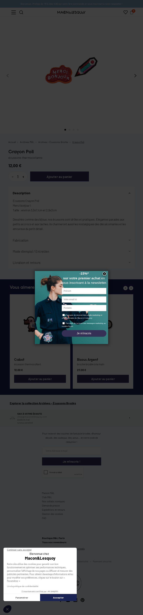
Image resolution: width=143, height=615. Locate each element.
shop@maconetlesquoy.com (32, 416)
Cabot (19, 360)
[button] (13, 12)
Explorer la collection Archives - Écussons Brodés (43, 403)
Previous (125, 288)
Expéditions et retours (53, 509)
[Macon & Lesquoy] (71, 12)
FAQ (44, 518)
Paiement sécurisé (102, 561)
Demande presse (51, 505)
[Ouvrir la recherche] (21, 12)
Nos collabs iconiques (53, 501)
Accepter (58, 597)
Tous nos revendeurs (54, 542)
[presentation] (8, 76)
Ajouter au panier (59, 177)
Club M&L (47, 497)
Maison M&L (48, 493)
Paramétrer (22, 597)
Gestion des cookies (52, 513)
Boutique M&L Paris (53, 538)
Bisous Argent (87, 360)
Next (131, 288)
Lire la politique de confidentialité (22, 586)
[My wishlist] (125, 12)
